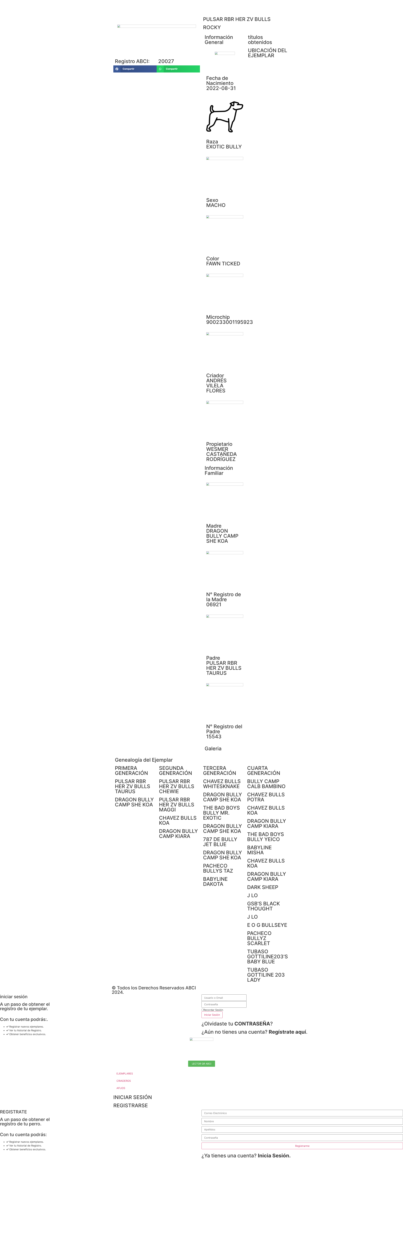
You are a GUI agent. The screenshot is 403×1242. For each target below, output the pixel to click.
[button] (135, 68)
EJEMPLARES (124, 1073)
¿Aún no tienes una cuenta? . (254, 1032)
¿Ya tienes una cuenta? (246, 1155)
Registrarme (302, 1145)
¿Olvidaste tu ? (237, 1024)
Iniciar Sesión (212, 1014)
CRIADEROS (123, 1080)
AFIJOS (120, 1088)
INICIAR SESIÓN (132, 1097)
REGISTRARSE (130, 1105)
